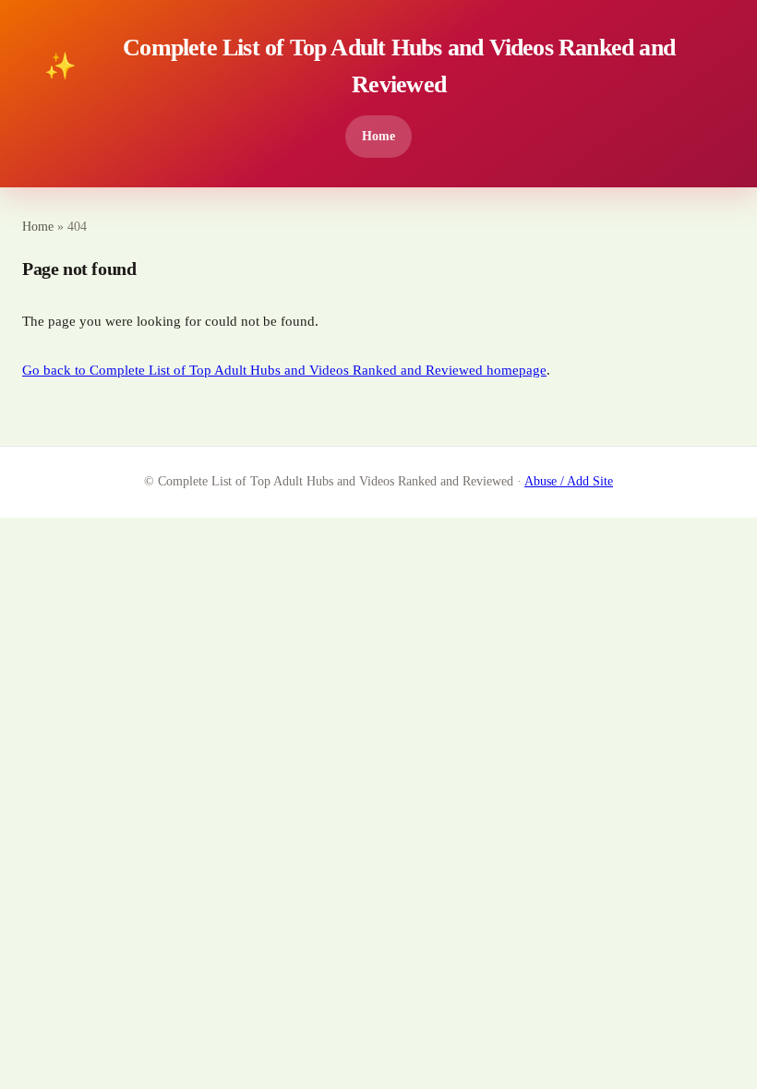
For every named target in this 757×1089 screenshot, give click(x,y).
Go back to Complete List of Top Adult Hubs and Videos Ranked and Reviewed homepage (284, 370)
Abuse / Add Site (568, 481)
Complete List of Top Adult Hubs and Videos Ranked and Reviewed (359, 65)
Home (378, 135)
